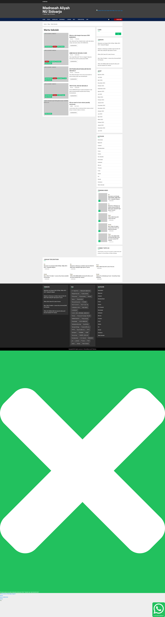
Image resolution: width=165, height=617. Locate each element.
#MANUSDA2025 (76, 318)
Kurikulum (54, 19)
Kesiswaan (62, 19)
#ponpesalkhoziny (85, 327)
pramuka (77, 340)
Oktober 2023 (101, 111)
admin (71, 106)
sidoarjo (78, 343)
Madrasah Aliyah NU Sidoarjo (56, 10)
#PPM (73, 329)
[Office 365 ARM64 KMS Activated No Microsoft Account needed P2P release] (102, 237)
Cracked (99, 145)
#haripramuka (80, 299)
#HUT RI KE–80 (84, 304)
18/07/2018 (76, 106)
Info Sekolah (52, 61)
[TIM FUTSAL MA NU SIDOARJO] (56, 91)
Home (44, 19)
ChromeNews (87, 349)
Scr (98, 176)
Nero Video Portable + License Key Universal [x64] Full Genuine (113, 228)
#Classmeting (82, 296)
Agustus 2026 (101, 74)
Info (74, 19)
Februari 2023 (101, 122)
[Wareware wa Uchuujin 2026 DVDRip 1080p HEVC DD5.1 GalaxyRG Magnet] (102, 197)
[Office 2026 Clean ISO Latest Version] (102, 217)
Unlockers (100, 182)
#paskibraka (86, 324)
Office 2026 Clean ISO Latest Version (106, 54)
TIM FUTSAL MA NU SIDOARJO (78, 86)
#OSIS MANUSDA (83, 321)
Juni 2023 (100, 114)
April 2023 (100, 116)
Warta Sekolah (61, 46)
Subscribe (119, 19)
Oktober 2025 (101, 85)
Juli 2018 (100, 130)
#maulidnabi (74, 321)
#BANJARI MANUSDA (85, 291)
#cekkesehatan (84, 293)
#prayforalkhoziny (81, 329)
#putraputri (74, 332)
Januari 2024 (101, 102)
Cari (99, 30)
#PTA (88, 329)
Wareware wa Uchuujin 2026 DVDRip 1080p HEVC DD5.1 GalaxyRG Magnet (114, 198)
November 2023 (101, 108)
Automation (100, 139)
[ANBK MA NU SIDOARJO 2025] (56, 57)
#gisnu (73, 299)
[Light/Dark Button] (109, 19)
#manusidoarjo (85, 318)
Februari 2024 (101, 99)
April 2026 (100, 80)
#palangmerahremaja (76, 324)
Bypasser (100, 142)
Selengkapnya (73, 45)
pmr (72, 340)
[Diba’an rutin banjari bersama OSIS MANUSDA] (56, 40)
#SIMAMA (81, 332)
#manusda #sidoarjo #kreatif (83, 316)
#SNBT (87, 332)
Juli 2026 (100, 77)
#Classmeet (74, 296)
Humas (54, 46)
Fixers (99, 151)
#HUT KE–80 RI (75, 304)
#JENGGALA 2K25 (76, 307)
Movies (99, 165)
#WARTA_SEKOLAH (83, 335)
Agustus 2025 (101, 91)
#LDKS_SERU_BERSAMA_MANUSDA (80, 313)
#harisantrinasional (76, 302)
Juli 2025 (100, 94)
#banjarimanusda (75, 293)
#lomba (73, 316)
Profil (48, 19)
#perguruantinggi (75, 327)
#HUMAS (84, 302)
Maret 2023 (100, 119)
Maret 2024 (100, 97)
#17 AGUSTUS (75, 291)
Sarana (69, 19)
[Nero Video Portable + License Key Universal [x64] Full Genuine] (102, 227)
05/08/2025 (77, 54)
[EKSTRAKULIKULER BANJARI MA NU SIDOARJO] (56, 74)
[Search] (112, 19)
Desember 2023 (101, 105)
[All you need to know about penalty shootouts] (56, 107)
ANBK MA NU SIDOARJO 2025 (78, 53)
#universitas (74, 335)
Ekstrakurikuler (48, 46)
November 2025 (101, 83)
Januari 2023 (101, 125)
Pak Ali (71, 54)
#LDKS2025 (74, 310)
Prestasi (100, 168)
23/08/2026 (111, 200)
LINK (87, 19)
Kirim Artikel (81, 19)
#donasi (89, 296)
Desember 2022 (101, 128)
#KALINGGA (85, 307)
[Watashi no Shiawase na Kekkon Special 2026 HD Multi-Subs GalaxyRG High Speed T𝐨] (102, 207)
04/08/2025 (77, 72)
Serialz (99, 179)
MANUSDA (90, 338)
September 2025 (101, 88)
